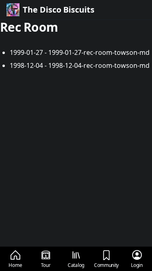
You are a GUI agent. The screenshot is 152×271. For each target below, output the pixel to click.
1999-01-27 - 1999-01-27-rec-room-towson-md (80, 52)
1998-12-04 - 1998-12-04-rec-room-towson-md (80, 65)
